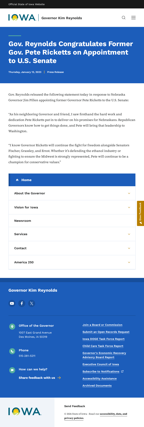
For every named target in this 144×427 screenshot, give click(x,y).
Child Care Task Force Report (103, 346)
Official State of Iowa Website (26, 4)
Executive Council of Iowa (101, 364)
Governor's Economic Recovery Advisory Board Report (104, 355)
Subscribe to (101, 371)
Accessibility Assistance (100, 378)
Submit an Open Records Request (106, 332)
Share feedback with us (37, 377)
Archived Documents (97, 385)
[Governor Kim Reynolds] (22, 17)
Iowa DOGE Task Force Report (104, 339)
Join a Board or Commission (102, 324)
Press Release (55, 72)
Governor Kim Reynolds (61, 18)
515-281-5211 (27, 355)
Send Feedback (74, 406)
